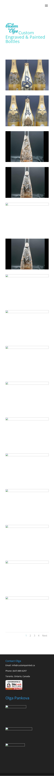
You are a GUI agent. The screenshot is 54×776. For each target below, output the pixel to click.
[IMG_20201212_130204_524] (27, 204)
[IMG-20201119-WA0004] (27, 125)
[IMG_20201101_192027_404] (27, 598)
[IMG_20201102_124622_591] (27, 455)
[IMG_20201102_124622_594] (27, 419)
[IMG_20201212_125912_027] (27, 268)
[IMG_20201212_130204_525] (27, 197)
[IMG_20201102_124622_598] (27, 348)
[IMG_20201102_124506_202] (27, 527)
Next (44, 635)
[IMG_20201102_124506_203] (27, 491)
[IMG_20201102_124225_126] (27, 562)
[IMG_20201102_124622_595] (27, 384)
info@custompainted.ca (23, 665)
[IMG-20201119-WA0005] (27, 89)
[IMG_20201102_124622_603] (27, 312)
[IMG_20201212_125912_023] (27, 276)
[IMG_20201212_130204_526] (27, 161)
